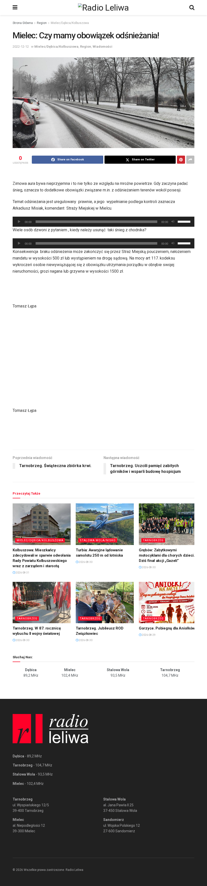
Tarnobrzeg (153, 540)
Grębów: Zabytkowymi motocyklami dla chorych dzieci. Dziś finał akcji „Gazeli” (167, 555)
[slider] (185, 221)
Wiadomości (102, 46)
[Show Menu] (15, 7)
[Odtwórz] (19, 221)
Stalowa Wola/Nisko (98, 540)
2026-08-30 (85, 562)
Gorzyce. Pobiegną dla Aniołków (167, 628)
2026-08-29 (148, 635)
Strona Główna (23, 23)
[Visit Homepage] (103, 7)
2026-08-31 (22, 572)
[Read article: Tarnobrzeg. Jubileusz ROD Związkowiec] (105, 602)
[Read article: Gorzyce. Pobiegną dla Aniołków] (168, 602)
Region (42, 23)
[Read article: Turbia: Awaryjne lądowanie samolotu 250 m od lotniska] (105, 524)
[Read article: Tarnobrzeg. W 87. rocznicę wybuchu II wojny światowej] (42, 602)
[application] (103, 222)
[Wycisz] (172, 221)
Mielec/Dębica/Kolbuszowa (70, 23)
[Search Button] (191, 7)
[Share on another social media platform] (190, 160)
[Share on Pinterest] (181, 160)
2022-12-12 (21, 46)
